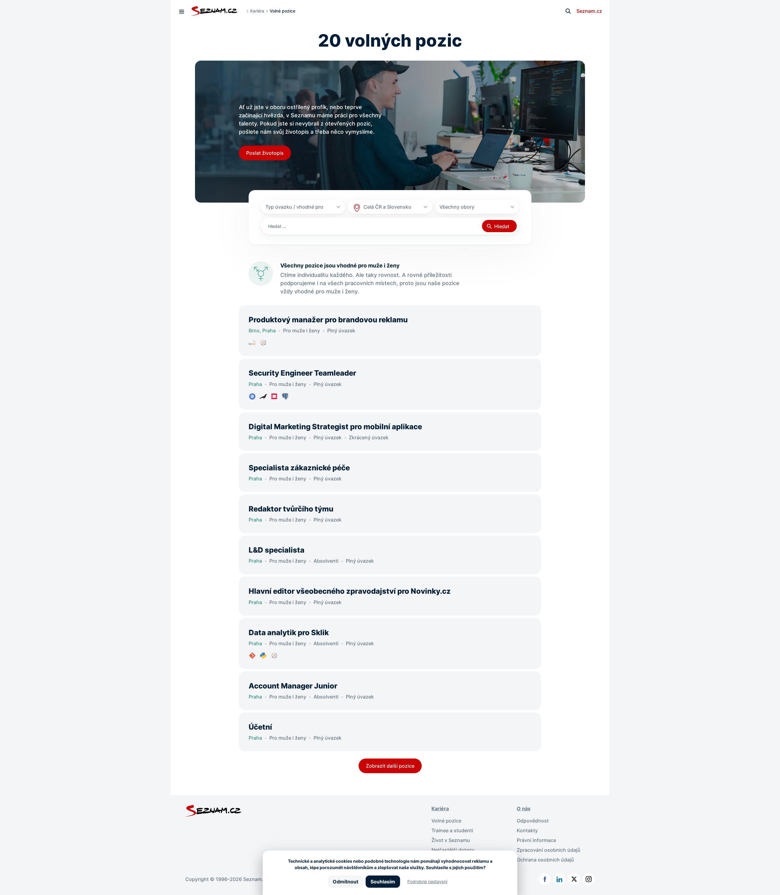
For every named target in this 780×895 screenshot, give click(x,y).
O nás (523, 808)
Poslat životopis (265, 153)
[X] (574, 879)
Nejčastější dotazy (452, 850)
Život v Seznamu (450, 840)
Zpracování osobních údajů (548, 850)
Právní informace (536, 840)
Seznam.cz (589, 11)
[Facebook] (545, 879)
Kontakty (527, 830)
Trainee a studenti (452, 830)
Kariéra (257, 10)
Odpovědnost (533, 821)
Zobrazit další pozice (390, 766)
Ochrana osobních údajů (545, 860)
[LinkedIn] (559, 879)
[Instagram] (589, 879)
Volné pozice (446, 821)
